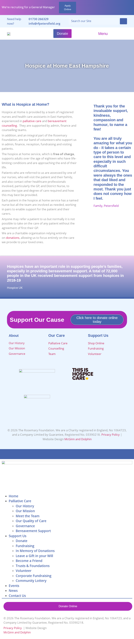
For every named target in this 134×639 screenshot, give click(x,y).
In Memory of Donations (35, 551)
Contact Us (17, 595)
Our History (17, 343)
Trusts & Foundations (33, 566)
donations (12, 238)
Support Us (17, 536)
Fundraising (96, 348)
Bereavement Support (33, 531)
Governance (17, 354)
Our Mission (17, 348)
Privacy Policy (110, 435)
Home (13, 496)
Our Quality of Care (31, 521)
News (13, 590)
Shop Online (96, 343)
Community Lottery (31, 580)
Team (52, 354)
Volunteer (94, 354)
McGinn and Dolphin (78, 439)
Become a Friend (29, 560)
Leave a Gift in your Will (34, 556)
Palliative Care (58, 343)
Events (14, 585)
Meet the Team (27, 516)
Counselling (56, 348)
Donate (21, 541)
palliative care (32, 121)
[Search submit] (123, 21)
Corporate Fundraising (33, 575)
